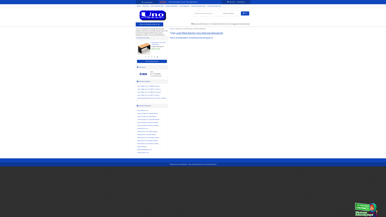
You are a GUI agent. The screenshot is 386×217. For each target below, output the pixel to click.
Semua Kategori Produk (149, 24)
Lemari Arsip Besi (171, 6)
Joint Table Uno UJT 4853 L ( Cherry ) (149, 89)
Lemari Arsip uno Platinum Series (148, 125)
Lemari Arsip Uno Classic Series (147, 113)
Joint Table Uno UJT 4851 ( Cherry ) (148, 95)
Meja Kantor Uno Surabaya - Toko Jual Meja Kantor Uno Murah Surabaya (193, 164)
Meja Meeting (184, 6)
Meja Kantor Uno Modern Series (147, 140)
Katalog (146, 6)
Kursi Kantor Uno (214, 6)
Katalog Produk (153, 61)
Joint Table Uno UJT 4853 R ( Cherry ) (149, 92)
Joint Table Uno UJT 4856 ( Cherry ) (148, 86)
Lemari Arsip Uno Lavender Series (148, 119)
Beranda (172, 28)
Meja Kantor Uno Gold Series (146, 134)
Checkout (241, 2)
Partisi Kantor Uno (198, 6)
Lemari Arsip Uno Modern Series (147, 122)
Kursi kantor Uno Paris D (176, 2)
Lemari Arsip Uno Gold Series (146, 116)
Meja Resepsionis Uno (144, 149)
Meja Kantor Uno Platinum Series (148, 143)
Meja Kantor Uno (157, 6)
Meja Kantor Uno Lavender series (148, 137)
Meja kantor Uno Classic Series (147, 131)
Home (139, 6)
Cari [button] (245, 13)
